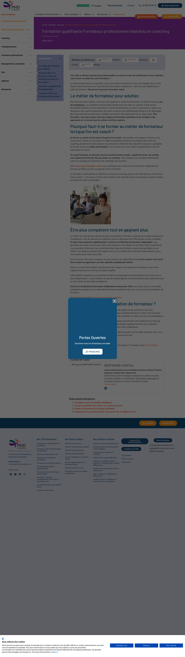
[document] (92, 328)
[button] (114, 301)
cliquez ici (54, 652)
